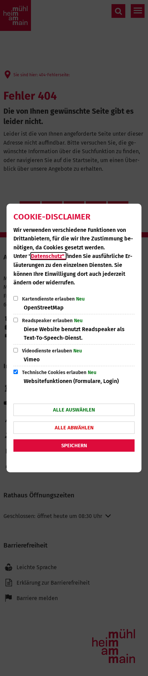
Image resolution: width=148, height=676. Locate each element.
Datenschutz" (48, 256)
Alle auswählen (74, 410)
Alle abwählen (74, 428)
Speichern (74, 445)
